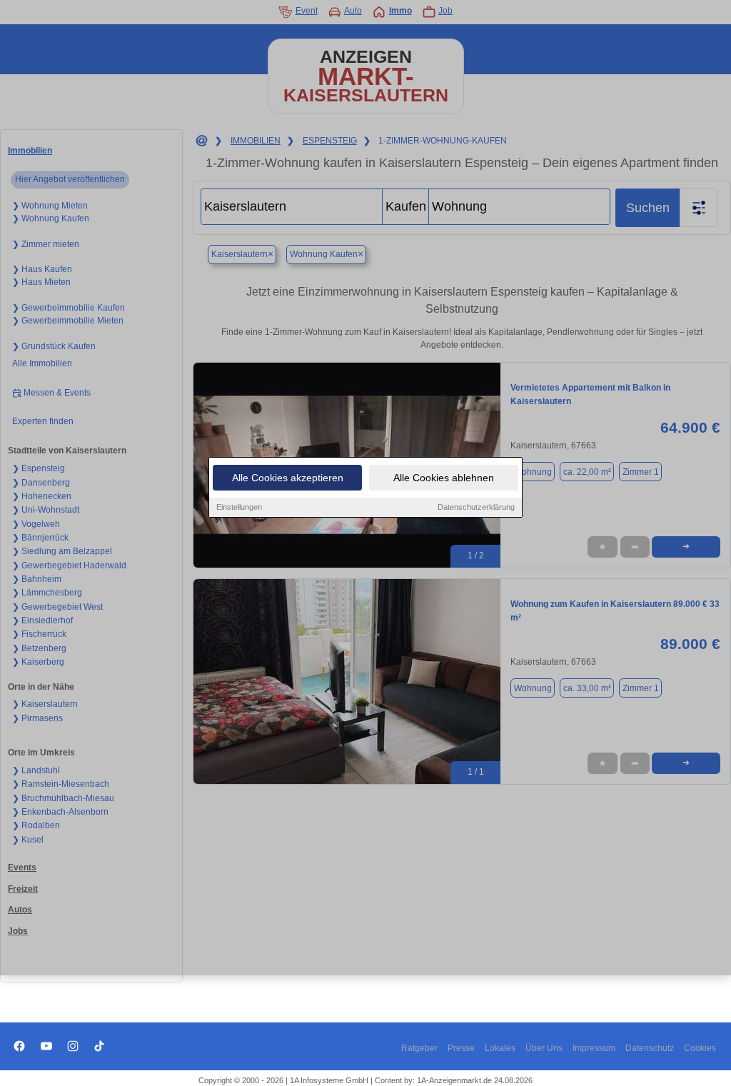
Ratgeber (419, 1048)
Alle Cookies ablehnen (443, 477)
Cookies (700, 1048)
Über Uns (544, 1048)
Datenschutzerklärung (476, 507)
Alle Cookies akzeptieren (287, 477)
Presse (461, 1048)
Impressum (594, 1048)
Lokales (500, 1048)
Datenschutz (649, 1048)
